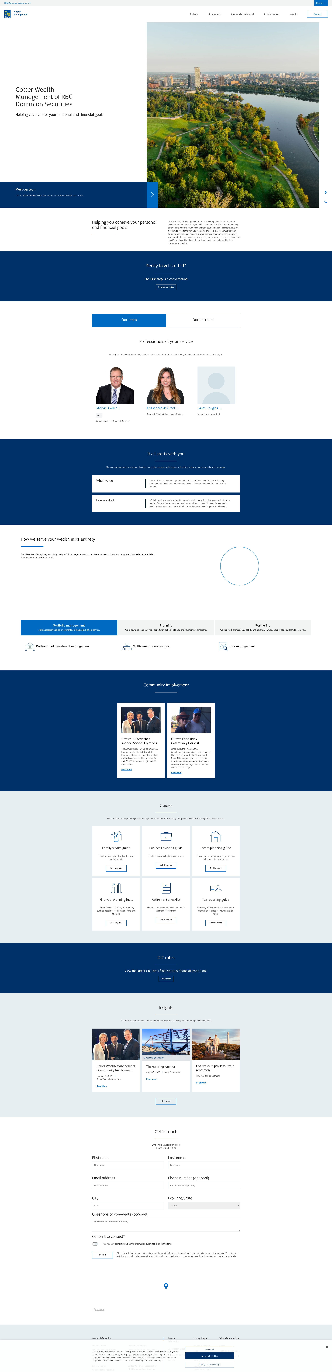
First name (100, 1158)
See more (166, 1101)
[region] (166, 1289)
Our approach (214, 14)
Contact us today (166, 287)
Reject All (209, 1349)
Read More (101, 1086)
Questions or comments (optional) (120, 1214)
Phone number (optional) (188, 1178)
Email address (103, 1178)
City (95, 1198)
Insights (293, 14)
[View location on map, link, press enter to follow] (166, 1289)
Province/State (180, 1198)
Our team (193, 14)
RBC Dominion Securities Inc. (17, 3)
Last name (176, 1158)
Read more (126, 769)
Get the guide (116, 868)
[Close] (327, 1347)
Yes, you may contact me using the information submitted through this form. (137, 1244)
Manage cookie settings (209, 1364)
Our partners (203, 320)
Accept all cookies (209, 1356)
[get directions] (166, 1286)
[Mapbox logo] (98, 1309)
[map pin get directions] (166, 1286)
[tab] (69, 627)
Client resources (271, 14)
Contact (317, 14)
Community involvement (242, 14)
